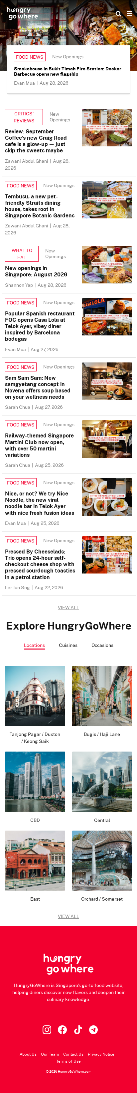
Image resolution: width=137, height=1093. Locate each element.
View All (68, 916)
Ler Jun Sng (18, 587)
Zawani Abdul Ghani (27, 160)
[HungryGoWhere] (22, 13)
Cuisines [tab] (68, 645)
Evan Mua (25, 82)
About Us (28, 1054)
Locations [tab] (34, 645)
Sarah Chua (18, 406)
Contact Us (73, 1054)
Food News (30, 56)
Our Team (50, 1054)
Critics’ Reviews (24, 117)
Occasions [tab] (102, 645)
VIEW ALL (68, 607)
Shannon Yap (19, 284)
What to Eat (22, 254)
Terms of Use (68, 1061)
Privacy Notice (101, 1054)
